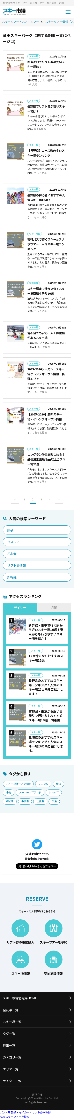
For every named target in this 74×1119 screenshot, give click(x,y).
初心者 (11, 553)
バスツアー (14, 541)
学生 (54, 801)
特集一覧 (9, 1045)
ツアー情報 (34, 233)
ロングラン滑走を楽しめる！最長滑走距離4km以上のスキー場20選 (46, 459)
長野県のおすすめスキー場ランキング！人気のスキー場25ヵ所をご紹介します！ (46, 687)
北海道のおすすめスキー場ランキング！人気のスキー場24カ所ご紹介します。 (46, 744)
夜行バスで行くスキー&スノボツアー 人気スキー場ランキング (46, 244)
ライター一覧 (12, 1080)
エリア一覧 (10, 1069)
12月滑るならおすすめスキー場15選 (46, 657)
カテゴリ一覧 (12, 1057)
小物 (8, 792)
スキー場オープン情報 (18, 784)
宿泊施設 (33, 282)
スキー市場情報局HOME (20, 998)
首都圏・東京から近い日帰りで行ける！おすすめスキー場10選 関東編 (45, 715)
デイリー (20, 607)
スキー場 (33, 56)
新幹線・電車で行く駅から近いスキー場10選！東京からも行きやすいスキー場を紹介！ (46, 632)
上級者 (40, 801)
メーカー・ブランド (30, 792)
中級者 (25, 801)
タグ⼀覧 (9, 1033)
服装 (10, 530)
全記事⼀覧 (10, 1010)
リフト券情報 (16, 565)
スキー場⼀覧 (12, 1021)
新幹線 (11, 577)
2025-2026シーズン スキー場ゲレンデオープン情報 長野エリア (46, 374)
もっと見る (40, 128)
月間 (54, 607)
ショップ (54, 792)
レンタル (43, 784)
